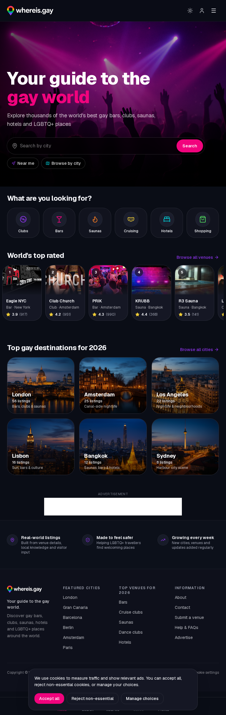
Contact (182, 607)
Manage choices (142, 698)
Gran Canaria (75, 607)
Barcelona (72, 617)
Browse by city (66, 163)
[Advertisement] (113, 506)
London (70, 597)
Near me (25, 163)
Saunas (126, 622)
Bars (123, 602)
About (180, 597)
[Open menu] (213, 10)
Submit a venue (189, 617)
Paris (68, 647)
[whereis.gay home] (30, 10)
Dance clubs (131, 632)
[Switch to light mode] (190, 10)
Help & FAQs (186, 627)
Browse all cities (196, 349)
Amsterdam (73, 637)
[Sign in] (202, 10)
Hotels (125, 642)
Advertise (184, 637)
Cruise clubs (131, 612)
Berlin (68, 627)
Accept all (49, 698)
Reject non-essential (93, 698)
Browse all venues (195, 257)
